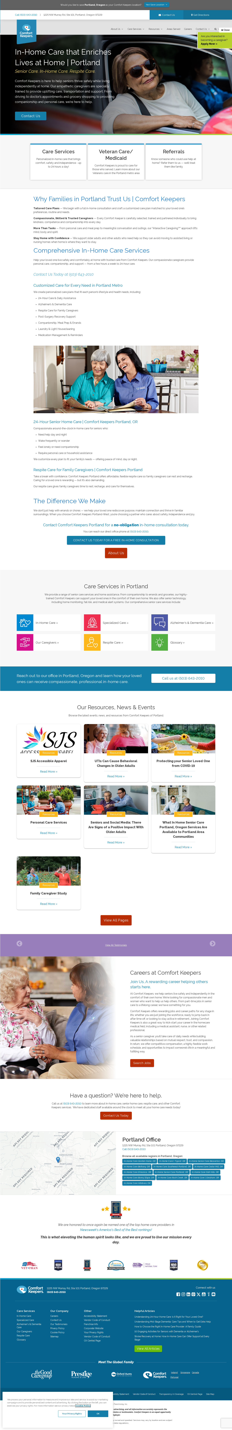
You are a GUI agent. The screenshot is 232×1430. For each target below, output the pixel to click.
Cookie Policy (57, 1332)
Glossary (21, 1339)
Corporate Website (93, 1328)
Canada (195, 1372)
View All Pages (116, 920)
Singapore (184, 1372)
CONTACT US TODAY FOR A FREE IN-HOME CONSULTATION (116, 540)
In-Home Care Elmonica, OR (137, 1172)
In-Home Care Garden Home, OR (139, 1161)
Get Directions (201, 15)
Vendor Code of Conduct (97, 1320)
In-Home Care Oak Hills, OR (205, 1172)
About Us (115, 29)
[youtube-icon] (203, 1294)
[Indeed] (208, 1294)
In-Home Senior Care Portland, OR (171, 1172)
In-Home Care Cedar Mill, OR (209, 1166)
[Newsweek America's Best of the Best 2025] (87, 1270)
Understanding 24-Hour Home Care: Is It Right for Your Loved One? (168, 1317)
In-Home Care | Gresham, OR (205, 1177)
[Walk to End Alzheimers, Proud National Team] (145, 1267)
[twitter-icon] (198, 1294)
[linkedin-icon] (188, 1294)
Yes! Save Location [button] (155, 4)
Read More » (48, 771)
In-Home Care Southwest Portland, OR (172, 1166)
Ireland (174, 1372)
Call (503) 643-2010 (26, 14)
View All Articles (148, 1348)
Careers (188, 29)
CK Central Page (92, 1340)
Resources (154, 29)
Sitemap (54, 1336)
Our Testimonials (58, 1324)
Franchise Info (91, 1324)
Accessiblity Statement (95, 1316)
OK (98, 1413)
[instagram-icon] (183, 1294)
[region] (58, 1410)
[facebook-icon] (178, 1294)
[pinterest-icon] (193, 1294)
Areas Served (173, 29)
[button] (117, 29)
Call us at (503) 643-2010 (183, 678)
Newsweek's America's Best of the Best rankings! (116, 1230)
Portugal (174, 1377)
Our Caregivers (24, 1331)
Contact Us (201, 29)
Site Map (210, 1394)
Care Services (134, 29)
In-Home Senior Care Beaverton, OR (206, 1161)
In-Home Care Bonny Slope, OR (139, 1177)
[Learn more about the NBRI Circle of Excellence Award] (202, 1270)
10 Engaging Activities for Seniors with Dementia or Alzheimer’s (166, 1331)
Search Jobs (142, 1063)
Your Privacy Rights (94, 1332)
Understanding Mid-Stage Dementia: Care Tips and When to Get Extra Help (172, 1321)
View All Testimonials (116, 945)
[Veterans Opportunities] (29, 1270)
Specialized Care (25, 1320)
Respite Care (23, 1335)
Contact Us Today (116, 1115)
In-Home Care (24, 1316)
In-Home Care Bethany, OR (137, 1166)
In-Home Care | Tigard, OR (172, 1161)
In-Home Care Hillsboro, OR (137, 1183)
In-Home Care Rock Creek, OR (172, 1177)
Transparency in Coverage (171, 1394)
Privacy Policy (57, 1328)
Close (226, 30)
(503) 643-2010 (139, 531)
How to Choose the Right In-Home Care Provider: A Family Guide (167, 1326)
